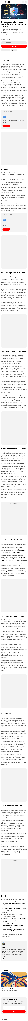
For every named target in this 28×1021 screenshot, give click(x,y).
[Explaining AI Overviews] (14, 979)
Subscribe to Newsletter (7, 39)
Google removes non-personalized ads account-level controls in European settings (13, 925)
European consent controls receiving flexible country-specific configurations (13, 559)
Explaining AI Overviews (8, 988)
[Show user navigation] (25, 2)
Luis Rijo (4, 947)
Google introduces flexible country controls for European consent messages (14, 920)
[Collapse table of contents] (3, 60)
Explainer (16, 990)
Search (23, 2)
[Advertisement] (14, 149)
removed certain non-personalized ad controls (15, 562)
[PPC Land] (7, 2)
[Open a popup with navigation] (2, 2)
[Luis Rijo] (3, 943)
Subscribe (6, 125)
